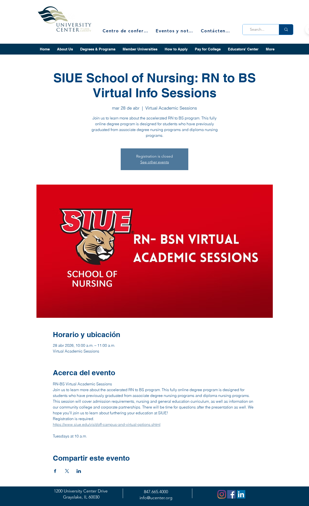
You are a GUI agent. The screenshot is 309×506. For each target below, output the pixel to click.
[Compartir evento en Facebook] (55, 471)
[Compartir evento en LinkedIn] (79, 471)
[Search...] (286, 29)
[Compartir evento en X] (67, 471)
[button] (65, 49)
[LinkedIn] (241, 494)
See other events (154, 162)
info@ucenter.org (156, 497)
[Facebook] (231, 494)
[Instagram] (222, 494)
